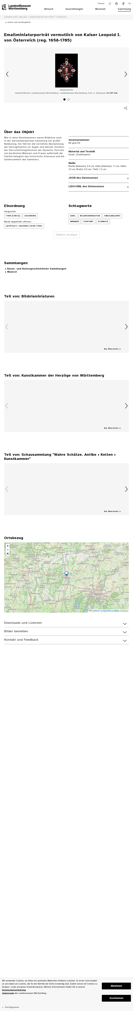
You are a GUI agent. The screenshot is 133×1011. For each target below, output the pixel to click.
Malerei (12, 272)
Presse (101, 4)
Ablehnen (116, 986)
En (130, 4)
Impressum (8, 993)
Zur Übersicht (111, 349)
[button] (66, 574)
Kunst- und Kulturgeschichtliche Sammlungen (36, 269)
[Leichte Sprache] (116, 3)
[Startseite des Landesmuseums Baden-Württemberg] (16, 10)
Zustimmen (116, 998)
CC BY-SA (112, 93)
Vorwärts (126, 74)
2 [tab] (69, 100)
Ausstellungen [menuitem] (74, 9)
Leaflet (95, 611)
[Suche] (110, 3)
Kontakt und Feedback (21, 639)
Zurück (7, 74)
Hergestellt (10, 211)
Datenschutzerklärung (14, 990)
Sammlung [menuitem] (124, 9)
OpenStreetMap (110, 611)
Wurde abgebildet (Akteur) (17, 222)
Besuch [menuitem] (48, 9)
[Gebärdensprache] (123, 3)
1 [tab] (65, 100)
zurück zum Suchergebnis (19, 22)
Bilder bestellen (16, 631)
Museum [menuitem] (100, 9)
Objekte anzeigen (66, 235)
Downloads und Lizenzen (23, 623)
